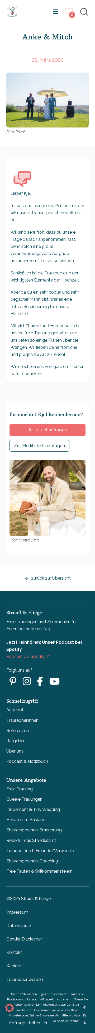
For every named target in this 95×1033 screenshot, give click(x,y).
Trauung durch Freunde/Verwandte (40, 850)
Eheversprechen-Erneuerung (34, 829)
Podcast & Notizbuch (27, 761)
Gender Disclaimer (24, 939)
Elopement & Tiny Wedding (33, 809)
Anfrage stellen (24, 1022)
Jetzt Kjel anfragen (47, 429)
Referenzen (17, 730)
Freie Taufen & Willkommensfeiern (39, 871)
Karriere (13, 965)
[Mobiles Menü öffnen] (55, 11)
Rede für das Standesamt (31, 840)
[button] (9, 1007)
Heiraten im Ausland (25, 819)
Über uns (14, 751)
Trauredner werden (24, 979)
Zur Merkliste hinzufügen (39, 445)
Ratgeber (15, 740)
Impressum (17, 912)
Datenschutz (18, 925)
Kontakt (14, 952)
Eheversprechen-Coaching (32, 860)
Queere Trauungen (24, 799)
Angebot (14, 709)
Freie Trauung (19, 788)
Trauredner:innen (22, 720)
